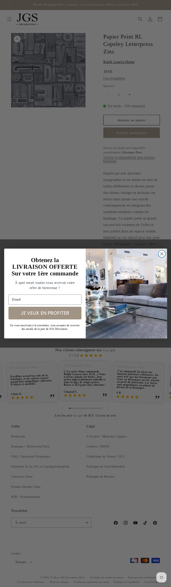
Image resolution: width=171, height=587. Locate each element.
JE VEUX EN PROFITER (44, 313)
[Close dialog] (161, 253)
